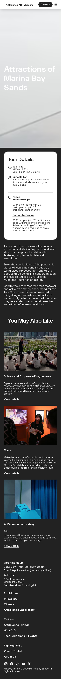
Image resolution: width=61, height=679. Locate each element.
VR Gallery (11, 598)
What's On (10, 630)
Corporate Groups (23, 215)
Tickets (9, 619)
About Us (10, 656)
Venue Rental (13, 651)
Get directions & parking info (21, 585)
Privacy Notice (12, 668)
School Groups (21, 199)
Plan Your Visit (13, 645)
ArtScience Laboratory (19, 609)
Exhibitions (11, 593)
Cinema (9, 604)
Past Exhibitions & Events (20, 636)
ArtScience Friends (16, 625)
